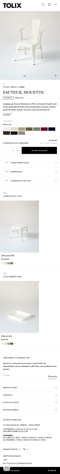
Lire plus (6, 114)
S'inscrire (52, 376)
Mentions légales (12, 456)
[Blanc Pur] (2, 263)
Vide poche (6, 336)
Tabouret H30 (7, 256)
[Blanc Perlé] (5, 263)
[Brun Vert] (11, 344)
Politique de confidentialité (17, 463)
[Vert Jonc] (11, 263)
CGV (5, 459)
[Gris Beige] (8, 263)
